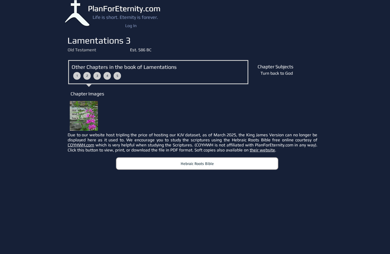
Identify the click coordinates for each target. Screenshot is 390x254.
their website (262, 150)
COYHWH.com (81, 144)
